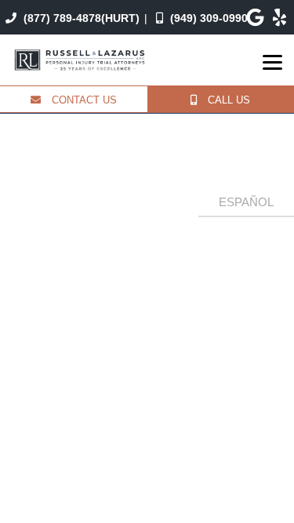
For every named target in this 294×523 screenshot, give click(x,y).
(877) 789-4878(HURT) (80, 18)
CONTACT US (83, 100)
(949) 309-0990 (207, 18)
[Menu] (272, 62)
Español (246, 202)
